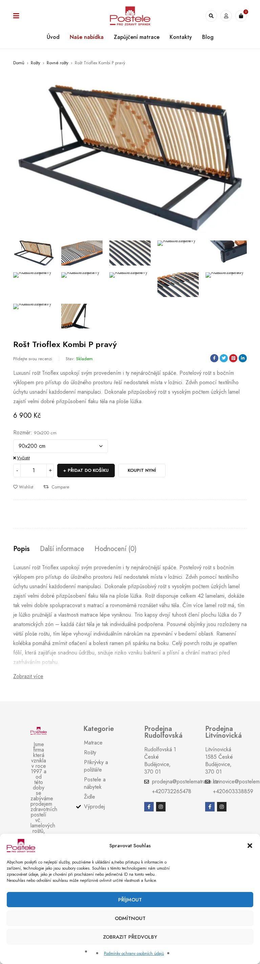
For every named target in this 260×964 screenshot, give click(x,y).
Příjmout (130, 899)
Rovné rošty (57, 63)
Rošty (35, 63)
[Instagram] (161, 806)
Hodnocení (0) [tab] (115, 549)
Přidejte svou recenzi (32, 358)
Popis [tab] (21, 549)
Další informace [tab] (62, 549)
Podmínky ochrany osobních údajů (134, 953)
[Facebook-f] (149, 806)
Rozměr (21, 432)
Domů (18, 63)
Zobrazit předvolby (130, 937)
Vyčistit (23, 458)
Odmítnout (130, 918)
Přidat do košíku (88, 470)
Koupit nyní (142, 470)
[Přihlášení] (226, 16)
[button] (249, 845)
